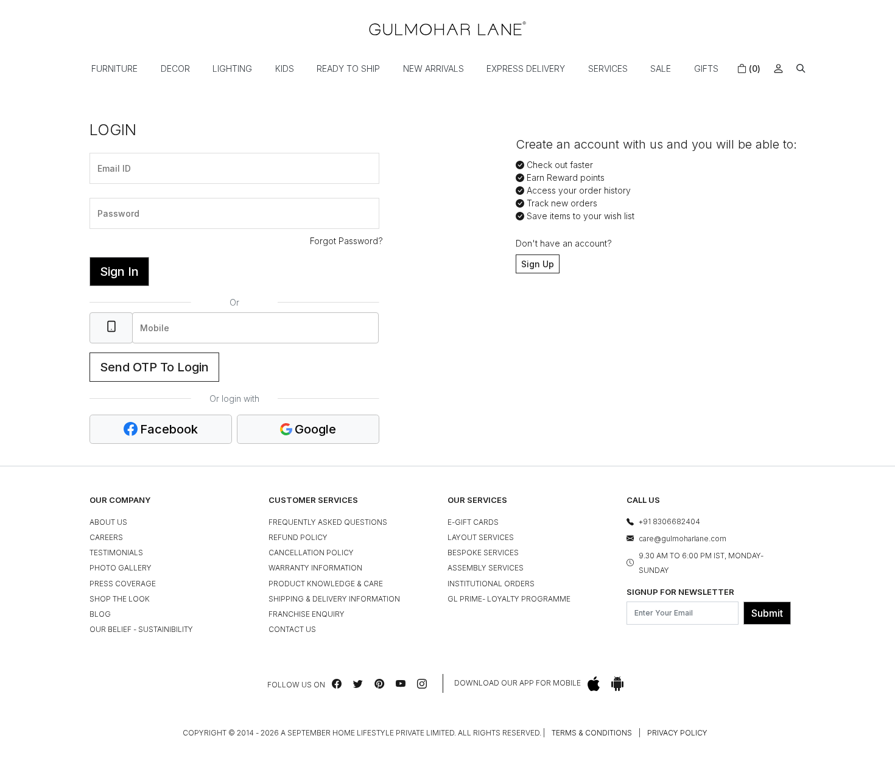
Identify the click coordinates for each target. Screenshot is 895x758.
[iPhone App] (594, 683)
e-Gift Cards (473, 522)
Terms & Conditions (592, 732)
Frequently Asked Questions (327, 522)
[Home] (447, 28)
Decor (175, 68)
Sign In (119, 271)
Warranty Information (315, 567)
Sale (660, 68)
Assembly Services (486, 567)
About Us (108, 522)
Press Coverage (123, 583)
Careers (106, 537)
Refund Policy (298, 537)
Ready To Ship (348, 68)
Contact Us (292, 629)
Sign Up (537, 264)
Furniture (114, 68)
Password (114, 196)
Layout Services (481, 537)
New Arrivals (433, 68)
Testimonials (116, 552)
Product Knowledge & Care (325, 583)
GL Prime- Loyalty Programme (509, 598)
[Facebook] (336, 684)
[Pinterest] (379, 684)
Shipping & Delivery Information (334, 598)
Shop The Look (120, 598)
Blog (100, 614)
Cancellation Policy (311, 552)
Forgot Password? (346, 241)
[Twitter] (358, 684)
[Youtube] (400, 684)
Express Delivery (525, 68)
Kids (284, 68)
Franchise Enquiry (306, 614)
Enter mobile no (166, 311)
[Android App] (617, 683)
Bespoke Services (483, 552)
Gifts (706, 68)
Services (608, 68)
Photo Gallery (121, 567)
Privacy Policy (677, 732)
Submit (767, 613)
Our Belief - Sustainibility (141, 629)
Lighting (232, 68)
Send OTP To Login (154, 367)
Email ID (110, 151)
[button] (800, 68)
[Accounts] (778, 68)
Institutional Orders (491, 583)
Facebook (169, 429)
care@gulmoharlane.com (682, 538)
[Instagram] (422, 684)
